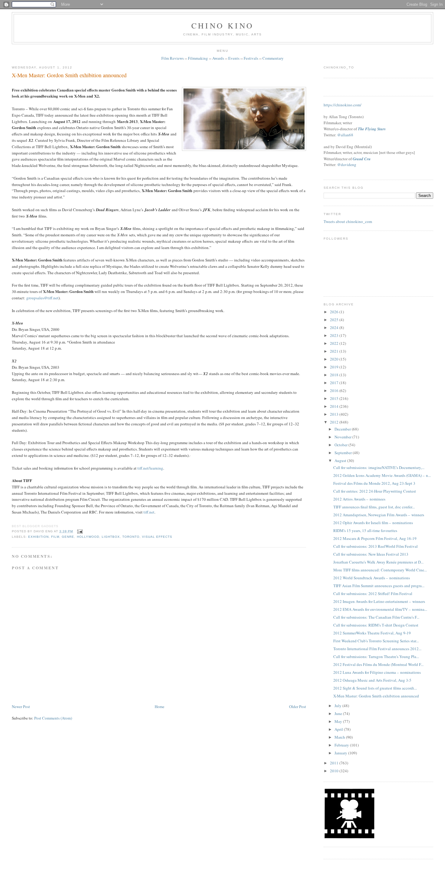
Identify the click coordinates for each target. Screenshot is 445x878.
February (342, 745)
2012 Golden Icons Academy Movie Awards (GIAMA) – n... (382, 475)
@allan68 (345, 135)
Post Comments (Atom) (53, 718)
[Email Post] (79, 531)
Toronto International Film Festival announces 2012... (377, 648)
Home (159, 706)
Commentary (273, 58)
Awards (218, 58)
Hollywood (88, 536)
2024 (334, 327)
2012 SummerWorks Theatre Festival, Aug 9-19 (372, 633)
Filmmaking (198, 58)
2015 (334, 398)
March (340, 737)
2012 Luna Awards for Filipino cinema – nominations (377, 672)
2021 (334, 351)
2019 (334, 367)
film (55, 536)
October (341, 444)
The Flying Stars (372, 128)
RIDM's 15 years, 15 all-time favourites (365, 530)
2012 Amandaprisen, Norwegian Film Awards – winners (378, 514)
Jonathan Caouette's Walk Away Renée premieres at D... (378, 562)
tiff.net (148, 512)
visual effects (157, 536)
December (343, 429)
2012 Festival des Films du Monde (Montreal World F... (378, 664)
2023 (334, 335)
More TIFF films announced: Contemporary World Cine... (380, 570)
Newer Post (21, 706)
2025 (334, 319)
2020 (334, 359)
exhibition (38, 536)
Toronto (131, 536)
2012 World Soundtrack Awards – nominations (371, 577)
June (339, 713)
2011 (334, 763)
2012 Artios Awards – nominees (359, 499)
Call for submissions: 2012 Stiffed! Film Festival (372, 593)
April (339, 729)
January (341, 753)
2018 (334, 374)
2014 (334, 406)
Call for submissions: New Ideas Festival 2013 (370, 554)
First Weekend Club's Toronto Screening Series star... (376, 641)
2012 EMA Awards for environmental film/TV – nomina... (380, 609)
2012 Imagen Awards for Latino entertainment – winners (379, 601)
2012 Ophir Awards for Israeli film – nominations (373, 522)
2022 (334, 343)
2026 (334, 311)
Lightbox (111, 536)
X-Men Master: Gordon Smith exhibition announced (69, 75)
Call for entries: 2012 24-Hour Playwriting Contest (374, 491)
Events (233, 58)
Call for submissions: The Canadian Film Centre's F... (376, 617)
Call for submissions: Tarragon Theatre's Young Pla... (376, 656)
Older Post (297, 706)
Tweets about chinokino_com (348, 221)
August (341, 460)
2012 (334, 422)
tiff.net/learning (150, 468)
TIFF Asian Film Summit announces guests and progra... (378, 585)
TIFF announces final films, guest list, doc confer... (374, 507)
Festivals (251, 58)
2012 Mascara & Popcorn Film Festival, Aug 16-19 (375, 538)
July (338, 705)
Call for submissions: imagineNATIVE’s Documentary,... (378, 467)
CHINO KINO (222, 25)
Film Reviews (172, 58)
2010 (334, 770)
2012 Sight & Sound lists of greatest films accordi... (375, 688)
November (343, 437)
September (344, 452)
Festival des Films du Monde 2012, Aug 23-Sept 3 (374, 483)
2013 (334, 414)
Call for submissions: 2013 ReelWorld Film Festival (375, 546)
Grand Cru (362, 158)
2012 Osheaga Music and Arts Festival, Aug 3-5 (372, 680)
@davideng (346, 164)
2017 (334, 382)
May (339, 721)
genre (68, 536)
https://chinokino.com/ (342, 105)
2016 (334, 390)
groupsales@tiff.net (42, 298)
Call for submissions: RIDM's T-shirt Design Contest (375, 625)
